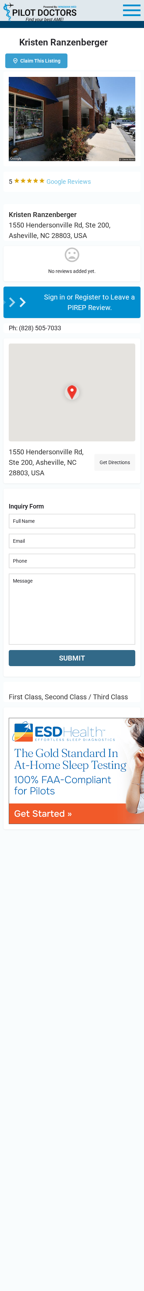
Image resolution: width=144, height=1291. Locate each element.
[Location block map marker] (72, 392)
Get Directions (115, 462)
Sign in (55, 297)
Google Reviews (68, 181)
